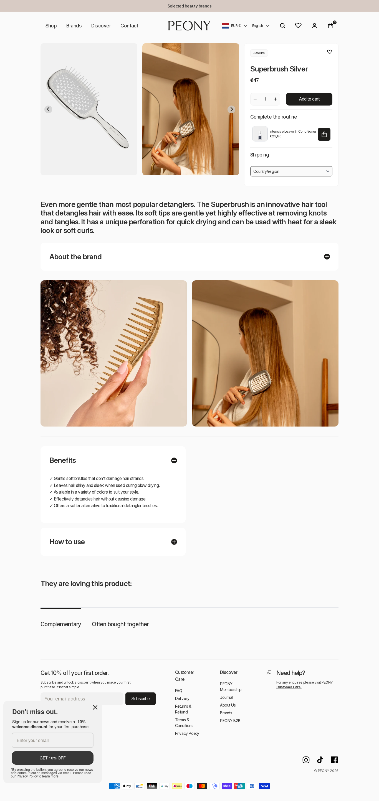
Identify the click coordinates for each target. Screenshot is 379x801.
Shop (51, 26)
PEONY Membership (231, 686)
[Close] (95, 707)
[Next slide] (231, 109)
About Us (228, 705)
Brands (74, 26)
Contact (129, 26)
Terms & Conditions (184, 722)
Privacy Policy (187, 733)
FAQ (178, 690)
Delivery (182, 698)
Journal (226, 697)
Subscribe (140, 698)
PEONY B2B (230, 720)
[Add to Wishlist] (329, 52)
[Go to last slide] (48, 109)
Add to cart (309, 99)
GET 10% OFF (53, 758)
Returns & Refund (183, 709)
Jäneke (259, 53)
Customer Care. (289, 687)
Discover (101, 26)
